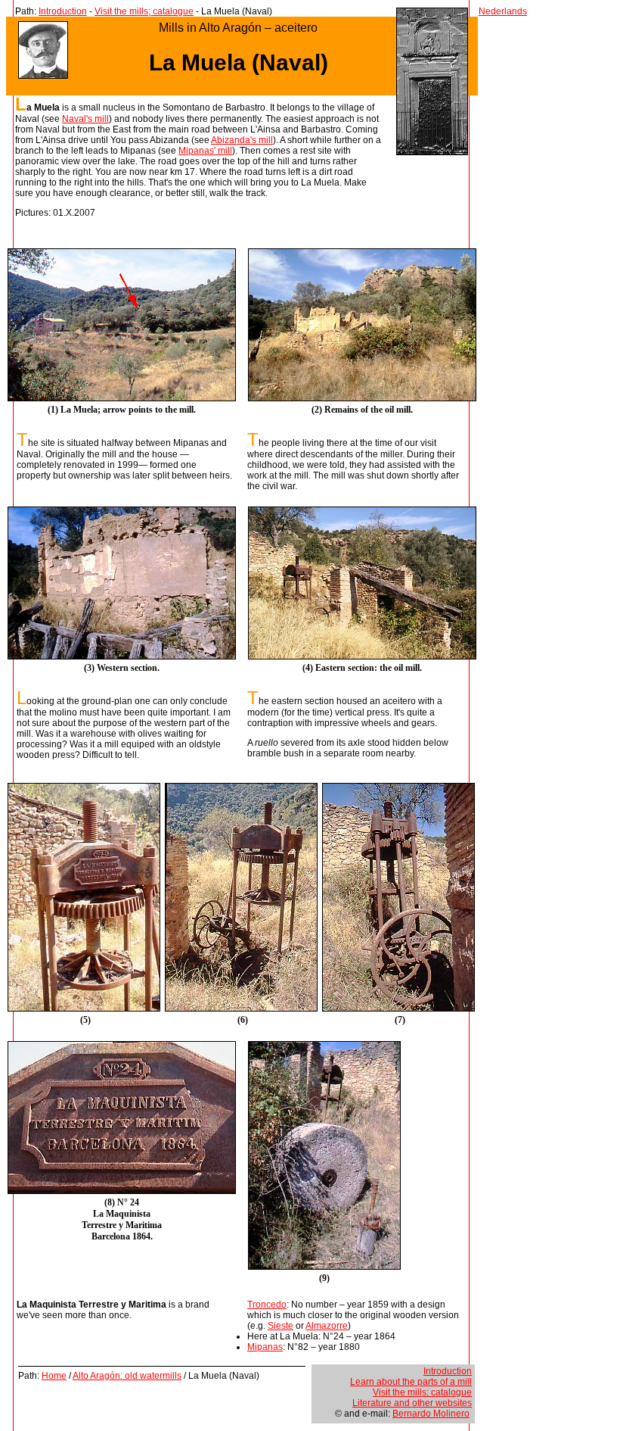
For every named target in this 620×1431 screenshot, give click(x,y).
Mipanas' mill (205, 150)
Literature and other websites (412, 1403)
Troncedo (267, 1304)
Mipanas (265, 1347)
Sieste (280, 1325)
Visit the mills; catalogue (144, 11)
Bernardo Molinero (431, 1413)
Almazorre (326, 1325)
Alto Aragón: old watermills (127, 1375)
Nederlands (503, 11)
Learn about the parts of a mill (411, 1381)
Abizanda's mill (242, 140)
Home (54, 1375)
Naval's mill (85, 119)
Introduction (63, 11)
